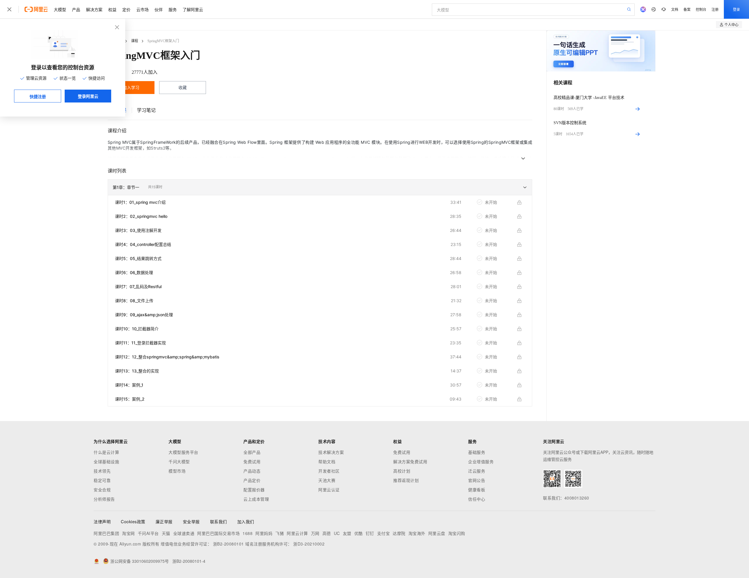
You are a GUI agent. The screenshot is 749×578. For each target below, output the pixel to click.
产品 (76, 9)
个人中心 (731, 24)
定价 (126, 9)
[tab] (146, 110)
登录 (736, 9)
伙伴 (158, 9)
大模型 (60, 9)
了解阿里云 (193, 9)
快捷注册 (38, 96)
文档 (674, 9)
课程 (134, 41)
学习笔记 (146, 110)
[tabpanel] (320, 274)
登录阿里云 (88, 96)
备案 (686, 9)
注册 (715, 9)
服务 (173, 9)
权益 (112, 9)
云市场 (142, 9)
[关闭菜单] (9, 9)
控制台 (701, 9)
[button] (320, 187)
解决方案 (94, 9)
